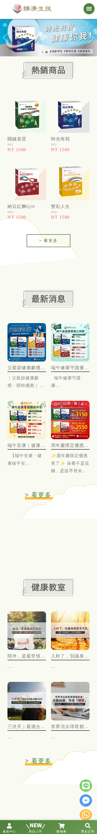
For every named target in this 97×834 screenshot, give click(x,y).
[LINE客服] (86, 786)
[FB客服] (86, 800)
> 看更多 (48, 240)
